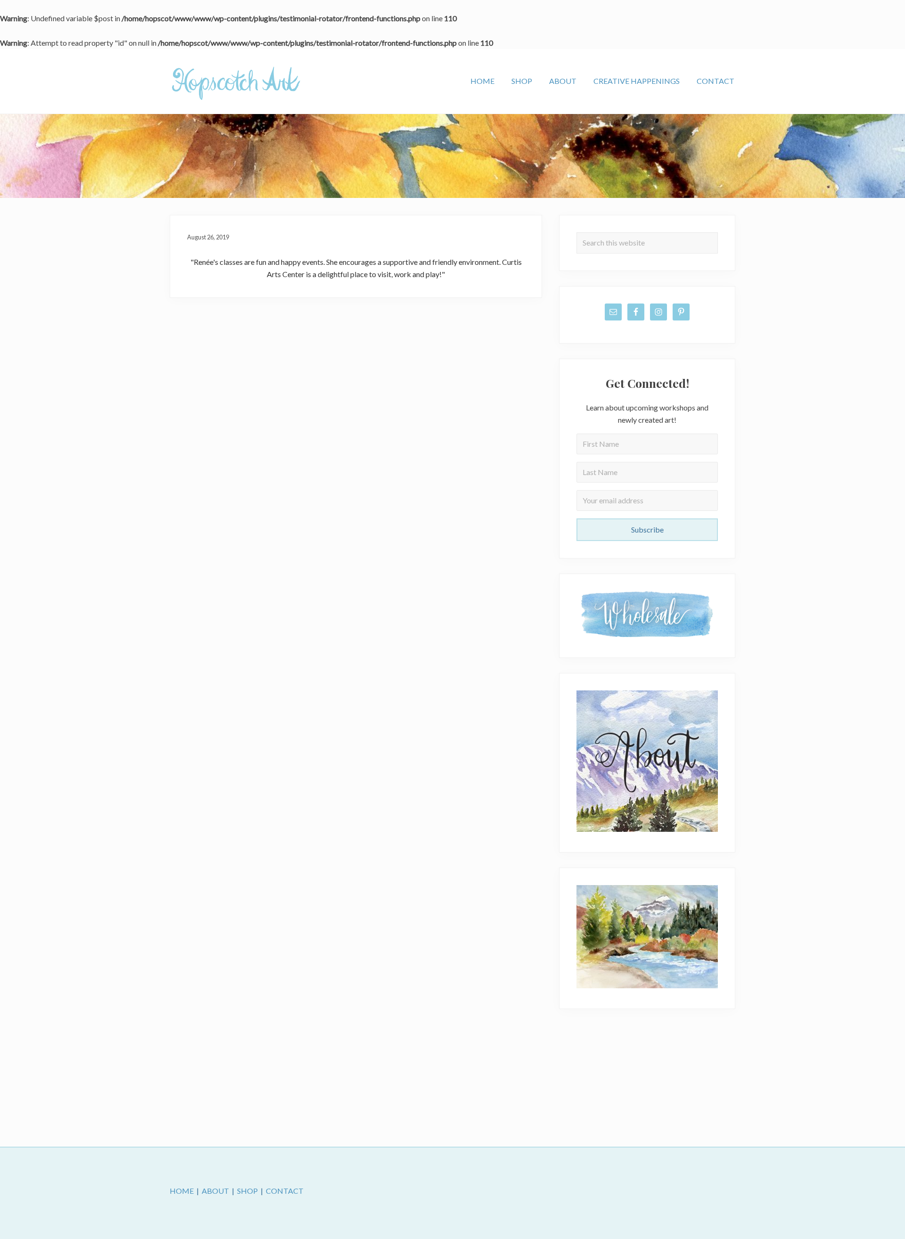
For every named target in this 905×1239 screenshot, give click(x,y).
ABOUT (215, 1190)
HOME (182, 1190)
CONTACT (285, 1190)
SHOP (247, 1190)
